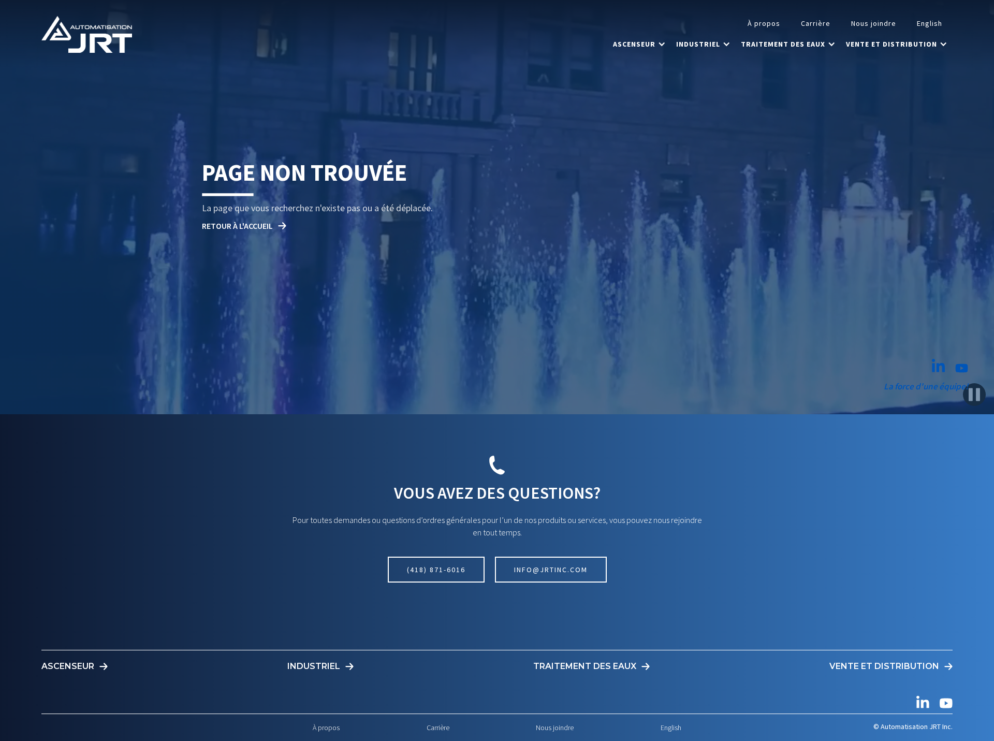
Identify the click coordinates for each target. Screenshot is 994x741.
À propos (764, 23)
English (929, 23)
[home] (86, 34)
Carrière (815, 23)
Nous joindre (873, 23)
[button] (639, 44)
